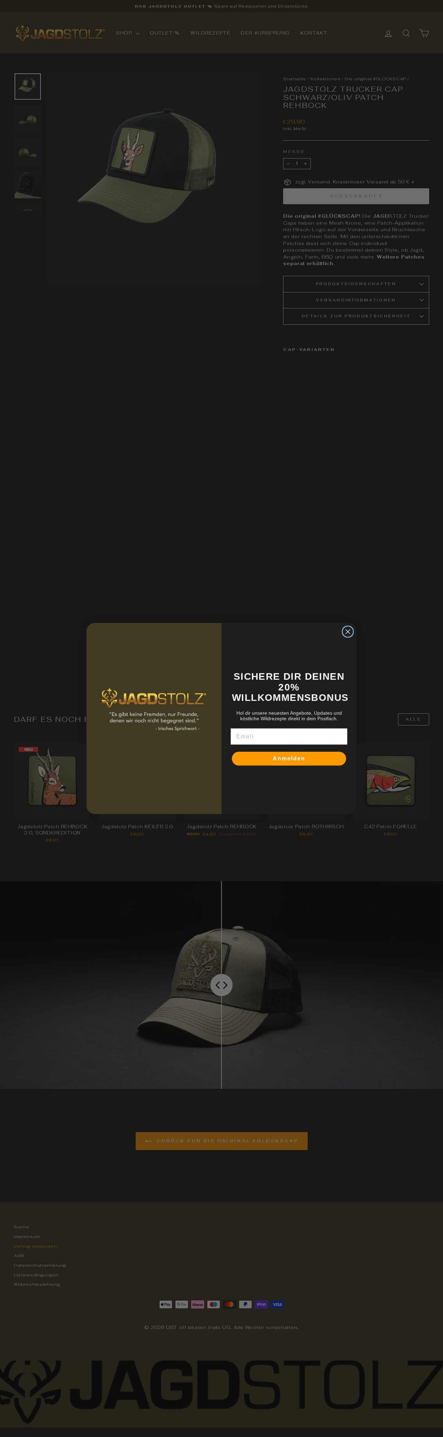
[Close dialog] (348, 631)
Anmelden (289, 758)
